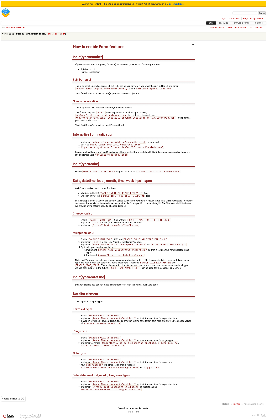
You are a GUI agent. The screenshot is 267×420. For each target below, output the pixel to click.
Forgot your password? (253, 18)
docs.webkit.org (177, 4)
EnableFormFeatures (15, 27)
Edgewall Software (31, 417)
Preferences (234, 18)
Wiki (211, 23)
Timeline (223, 23)
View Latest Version (237, 27)
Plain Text (133, 411)
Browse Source (242, 23)
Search (259, 23)
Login (223, 18)
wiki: (3, 27)
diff (63, 34)
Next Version (256, 27)
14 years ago (52, 34)
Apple (263, 415)
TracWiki (236, 404)
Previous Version (216, 27)
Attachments (14, 398)
